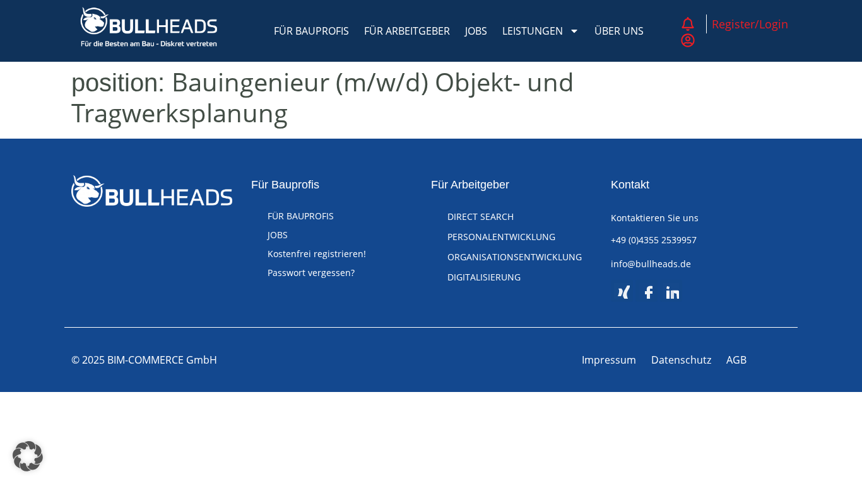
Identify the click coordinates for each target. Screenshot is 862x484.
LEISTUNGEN (532, 31)
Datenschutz (681, 360)
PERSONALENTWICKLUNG (501, 237)
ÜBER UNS (619, 31)
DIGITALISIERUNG (484, 277)
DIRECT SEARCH (480, 216)
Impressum (609, 360)
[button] (28, 456)
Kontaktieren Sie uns (655, 218)
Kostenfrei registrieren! (317, 254)
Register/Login (750, 24)
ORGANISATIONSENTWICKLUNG (514, 257)
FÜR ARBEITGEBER (407, 31)
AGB (736, 360)
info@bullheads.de (651, 264)
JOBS (476, 31)
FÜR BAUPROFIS (311, 31)
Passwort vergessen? (311, 273)
